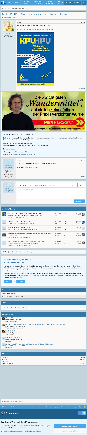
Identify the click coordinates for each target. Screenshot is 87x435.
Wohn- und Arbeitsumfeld (12, 321)
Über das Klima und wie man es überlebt (17, 318)
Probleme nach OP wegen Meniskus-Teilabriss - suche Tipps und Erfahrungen (29, 344)
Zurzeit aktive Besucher (10, 290)
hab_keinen (10, 223)
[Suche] (84, 3)
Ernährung (21, 217)
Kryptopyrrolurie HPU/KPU (27, 223)
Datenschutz (64, 407)
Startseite (9, 2)
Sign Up (20, 281)
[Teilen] (81, 22)
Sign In (8, 281)
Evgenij (6, 17)
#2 (84, 160)
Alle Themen (9, 334)
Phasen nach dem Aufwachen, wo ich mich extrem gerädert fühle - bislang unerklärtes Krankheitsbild (36, 324)
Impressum (41, 407)
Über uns (34, 407)
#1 (84, 22)
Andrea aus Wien (12, 229)
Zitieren (82, 88)
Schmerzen (8, 348)
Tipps (81, 407)
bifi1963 (82, 363)
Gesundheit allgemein (24, 237)
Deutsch (13, 407)
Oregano (10, 217)
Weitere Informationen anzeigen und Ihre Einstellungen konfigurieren (22, 431)
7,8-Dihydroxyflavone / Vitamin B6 (19, 221)
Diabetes (8, 341)
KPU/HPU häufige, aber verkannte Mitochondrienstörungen (35, 29)
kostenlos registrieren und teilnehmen (24, 154)
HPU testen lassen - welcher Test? (19, 227)
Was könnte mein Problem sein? (14, 328)
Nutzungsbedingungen (53, 407)
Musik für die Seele (11, 331)
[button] (16, 2)
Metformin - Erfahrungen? (13, 337)
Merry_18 (10, 245)
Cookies (5, 407)
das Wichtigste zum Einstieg (21, 152)
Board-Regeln (74, 407)
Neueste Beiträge (7, 314)
